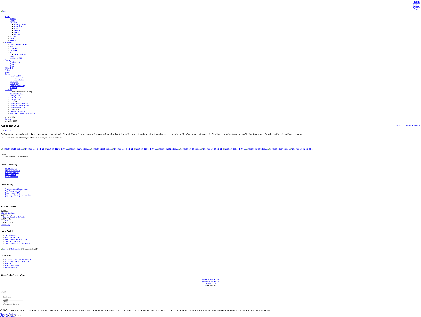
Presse (12, 38)
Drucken (8, 130)
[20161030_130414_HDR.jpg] (190, 149)
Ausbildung (9, 90)
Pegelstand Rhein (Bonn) (210, 279)
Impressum (13, 88)
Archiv (7, 72)
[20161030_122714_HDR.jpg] (79, 149)
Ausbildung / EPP (16, 58)
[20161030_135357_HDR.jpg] (279, 149)
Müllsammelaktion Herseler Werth (13, 217)
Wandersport (14, 48)
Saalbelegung (14, 84)
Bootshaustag (5, 225)
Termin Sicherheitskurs (18, 107)
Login (5, 301)
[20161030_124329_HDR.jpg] (145, 149)
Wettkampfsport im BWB (18, 44)
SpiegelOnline (19, 80)
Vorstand (13, 40)
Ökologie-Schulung (7, 213)
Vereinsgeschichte (20, 25)
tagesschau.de (19, 78)
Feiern (16, 28)
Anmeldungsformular (412, 125)
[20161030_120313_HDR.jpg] (12, 149)
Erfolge (12, 56)
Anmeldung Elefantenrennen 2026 (17, 261)
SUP (11, 52)
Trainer (12, 64)
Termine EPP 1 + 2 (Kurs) (19, 103)
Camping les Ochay (12, 173)
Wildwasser (14, 50)
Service (7, 74)
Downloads (14, 82)
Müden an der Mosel (12, 171)
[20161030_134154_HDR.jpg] (234, 149)
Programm (13, 36)
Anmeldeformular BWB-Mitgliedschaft (18, 259)
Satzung (17, 34)
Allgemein (13, 46)
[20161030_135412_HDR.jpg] (301, 149)
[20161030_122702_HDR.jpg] (56, 149)
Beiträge (8, 263)
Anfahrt (16, 32)
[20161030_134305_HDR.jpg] (257, 149)
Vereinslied (18, 27)
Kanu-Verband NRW (12, 193)
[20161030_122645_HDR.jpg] (34, 149)
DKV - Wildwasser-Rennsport (15, 197)
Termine (12, 21)
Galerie (7, 70)
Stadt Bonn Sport (11, 169)
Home (7, 17)
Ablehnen (12, 314)
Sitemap (399, 125)
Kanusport (8, 42)
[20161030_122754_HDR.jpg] (101, 149)
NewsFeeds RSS (15, 76)
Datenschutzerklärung (17, 86)
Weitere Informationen (7, 316)
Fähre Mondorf (10, 175)
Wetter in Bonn (210, 283)
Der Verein (13, 23)
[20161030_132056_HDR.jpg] (212, 149)
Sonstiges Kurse (15, 99)
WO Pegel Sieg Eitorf (12, 191)
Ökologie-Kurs (15, 96)
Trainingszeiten (15, 62)
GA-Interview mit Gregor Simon (16, 189)
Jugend (7, 60)
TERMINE (9, 68)
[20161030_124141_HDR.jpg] (123, 149)
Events (12, 66)
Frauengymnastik (11, 267)
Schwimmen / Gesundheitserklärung (22, 113)
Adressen (17, 30)
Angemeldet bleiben (12, 304)
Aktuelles (13, 19)
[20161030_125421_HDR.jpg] (168, 149)
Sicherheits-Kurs (15, 98)
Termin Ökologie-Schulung (19, 105)
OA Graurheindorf (11, 177)
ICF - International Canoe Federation (18, 195)
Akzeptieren (4, 314)
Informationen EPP (16, 94)
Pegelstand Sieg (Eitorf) (210, 281)
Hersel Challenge (20, 54)
